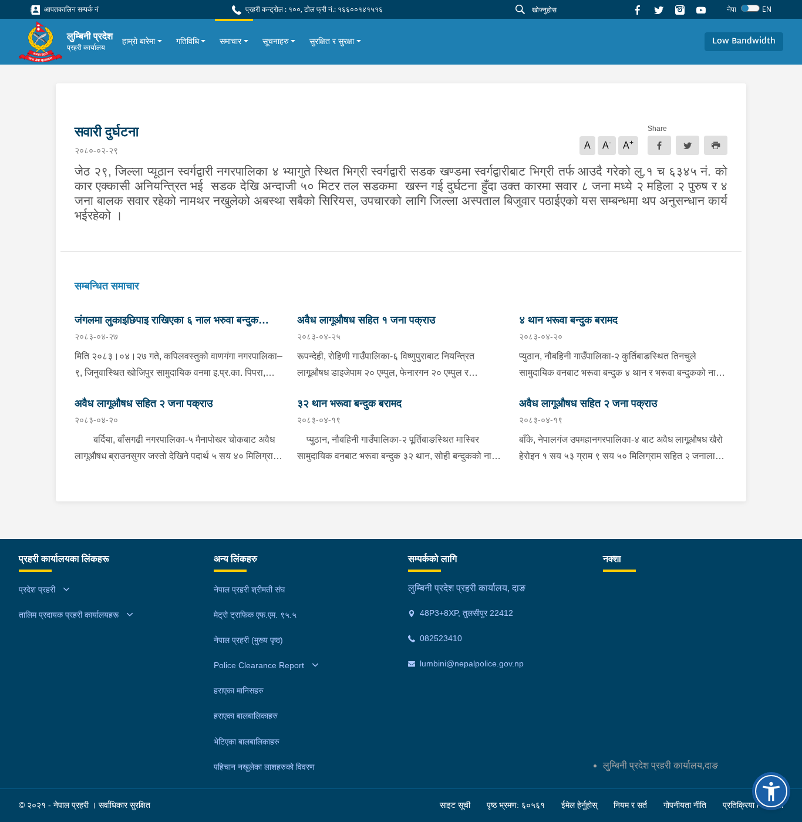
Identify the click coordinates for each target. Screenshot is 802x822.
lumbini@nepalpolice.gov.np (470, 663)
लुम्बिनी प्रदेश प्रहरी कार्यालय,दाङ (660, 765)
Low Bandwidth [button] (744, 41)
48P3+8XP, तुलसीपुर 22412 (465, 613)
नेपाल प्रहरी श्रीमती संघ (249, 589)
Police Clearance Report (259, 665)
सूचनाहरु (275, 41)
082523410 (439, 638)
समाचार (230, 41)
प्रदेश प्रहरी (37, 589)
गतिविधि (187, 41)
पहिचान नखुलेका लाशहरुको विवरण (264, 767)
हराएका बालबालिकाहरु (246, 715)
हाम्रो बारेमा (138, 41)
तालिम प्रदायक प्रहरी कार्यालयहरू (69, 614)
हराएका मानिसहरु (239, 690)
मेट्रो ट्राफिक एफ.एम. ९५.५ (255, 614)
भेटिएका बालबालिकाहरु (246, 741)
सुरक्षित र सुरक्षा (331, 41)
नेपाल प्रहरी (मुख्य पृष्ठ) (248, 640)
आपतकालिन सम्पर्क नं (70, 9)
